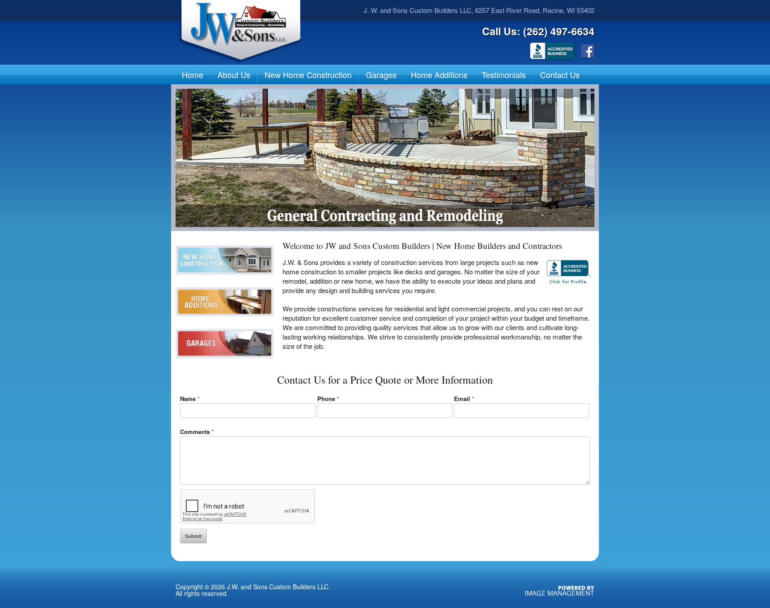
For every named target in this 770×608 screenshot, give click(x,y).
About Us (233, 74)
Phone (328, 398)
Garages (381, 74)
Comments (197, 431)
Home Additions (439, 74)
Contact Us (560, 74)
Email (464, 398)
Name (190, 398)
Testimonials (504, 74)
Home (192, 74)
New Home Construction (308, 74)
